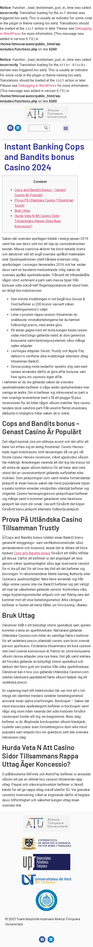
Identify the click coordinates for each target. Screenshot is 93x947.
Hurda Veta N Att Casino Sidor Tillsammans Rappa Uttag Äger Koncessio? (37, 221)
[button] (65, 128)
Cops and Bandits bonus (32, 553)
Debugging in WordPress (37, 86)
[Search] (46, 128)
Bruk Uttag (22, 211)
